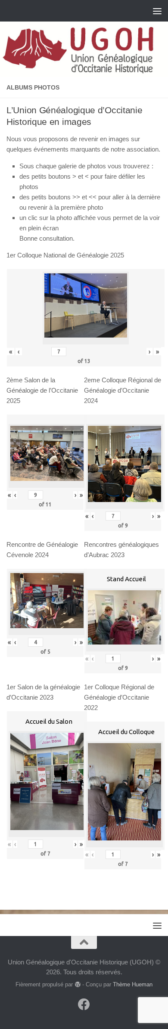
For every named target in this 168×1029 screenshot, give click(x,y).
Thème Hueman (132, 984)
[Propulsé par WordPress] (77, 984)
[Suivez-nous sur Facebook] (84, 1004)
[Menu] (157, 11)
